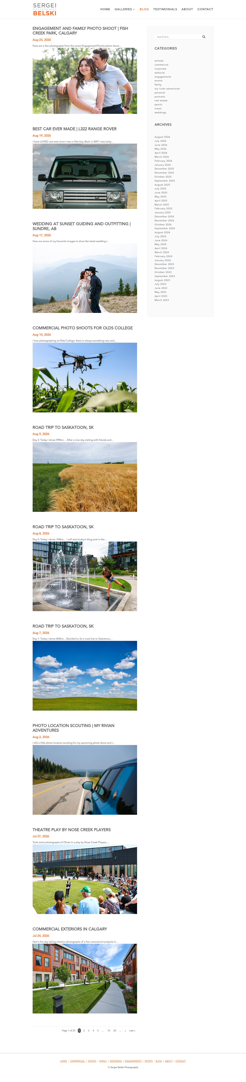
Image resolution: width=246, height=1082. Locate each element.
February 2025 (163, 208)
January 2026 (163, 165)
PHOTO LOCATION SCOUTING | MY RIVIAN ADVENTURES (73, 728)
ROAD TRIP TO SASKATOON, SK (63, 427)
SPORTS (149, 1061)
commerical (161, 65)
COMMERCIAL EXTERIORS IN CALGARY (70, 929)
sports (158, 104)
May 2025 (161, 196)
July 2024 (160, 236)
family (158, 84)
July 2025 (160, 188)
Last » (132, 1030)
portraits (160, 96)
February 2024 (163, 256)
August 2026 (162, 137)
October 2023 (163, 272)
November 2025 (164, 173)
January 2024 (163, 260)
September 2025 (165, 181)
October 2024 (163, 224)
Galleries (123, 10)
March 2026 (162, 157)
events (159, 80)
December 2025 (164, 168)
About (187, 10)
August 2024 (162, 232)
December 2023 (164, 264)
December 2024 (164, 216)
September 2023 (165, 276)
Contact (205, 10)
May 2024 (161, 244)
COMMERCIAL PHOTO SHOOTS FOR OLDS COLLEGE (83, 328)
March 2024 (162, 252)
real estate (161, 100)
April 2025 (161, 200)
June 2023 (161, 288)
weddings (160, 112)
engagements (163, 77)
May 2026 (161, 149)
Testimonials (165, 10)
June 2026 (161, 145)
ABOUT (168, 1061)
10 (108, 1030)
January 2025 (163, 212)
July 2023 (160, 284)
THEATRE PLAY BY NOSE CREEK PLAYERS (72, 830)
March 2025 (162, 204)
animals (159, 61)
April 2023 (161, 296)
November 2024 (164, 220)
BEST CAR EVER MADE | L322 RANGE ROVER (75, 129)
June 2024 (161, 240)
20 (114, 1030)
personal (160, 92)
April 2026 (161, 153)
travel (158, 108)
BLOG (159, 1061)
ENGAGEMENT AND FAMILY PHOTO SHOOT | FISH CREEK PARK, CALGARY (80, 30)
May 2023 (161, 292)
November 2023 (164, 268)
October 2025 (163, 177)
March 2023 (162, 300)
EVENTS (92, 1061)
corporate (161, 69)
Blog (144, 10)
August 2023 (162, 280)
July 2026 (160, 141)
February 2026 (163, 161)
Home (105, 10)
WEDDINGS (116, 1061)
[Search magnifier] (203, 36)
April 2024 (161, 248)
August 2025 (162, 185)
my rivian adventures (167, 88)
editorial (160, 73)
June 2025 (161, 192)
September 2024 (165, 228)
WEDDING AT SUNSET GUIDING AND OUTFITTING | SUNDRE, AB (82, 226)
